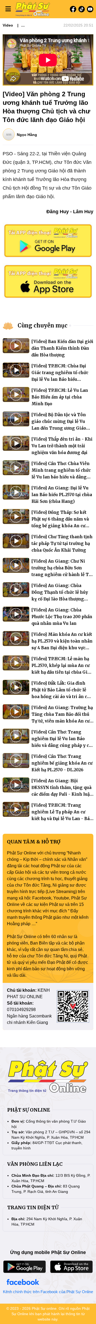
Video (8, 25)
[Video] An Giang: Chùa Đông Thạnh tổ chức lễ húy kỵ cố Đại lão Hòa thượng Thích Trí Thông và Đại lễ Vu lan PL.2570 (62, 599)
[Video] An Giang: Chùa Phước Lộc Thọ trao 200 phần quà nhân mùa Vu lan (61, 616)
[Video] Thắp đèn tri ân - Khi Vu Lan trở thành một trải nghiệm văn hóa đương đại (62, 446)
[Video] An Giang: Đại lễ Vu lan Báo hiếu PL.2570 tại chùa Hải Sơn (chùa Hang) (61, 494)
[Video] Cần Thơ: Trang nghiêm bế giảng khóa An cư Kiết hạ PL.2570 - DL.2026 (62, 763)
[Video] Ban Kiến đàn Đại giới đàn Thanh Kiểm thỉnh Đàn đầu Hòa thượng (62, 348)
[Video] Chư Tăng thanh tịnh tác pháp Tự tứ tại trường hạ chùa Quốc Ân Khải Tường (62, 543)
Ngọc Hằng (27, 134)
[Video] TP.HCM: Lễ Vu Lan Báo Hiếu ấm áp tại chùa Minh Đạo (59, 397)
